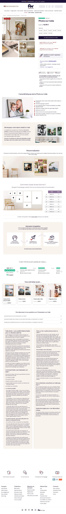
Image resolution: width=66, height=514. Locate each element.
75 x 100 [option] (50, 33)
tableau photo (16, 427)
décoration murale (9, 349)
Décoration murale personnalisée (13, 15)
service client (34, 216)
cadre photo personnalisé (42, 413)
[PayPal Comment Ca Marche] (57, 480)
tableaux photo (55, 400)
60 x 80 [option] (45, 33)
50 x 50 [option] (59, 30)
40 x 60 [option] (40, 33)
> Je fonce (42, 1)
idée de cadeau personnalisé (51, 394)
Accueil (4, 15)
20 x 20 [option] (40, 30)
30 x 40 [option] (54, 30)
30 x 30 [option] (49, 30)
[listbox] (51, 32)
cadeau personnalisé (10, 407)
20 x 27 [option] (45, 30)
